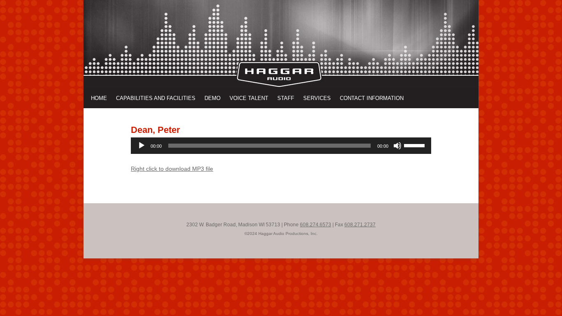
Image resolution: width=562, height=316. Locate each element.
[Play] (141, 146)
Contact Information (372, 98)
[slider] (415, 144)
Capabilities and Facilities (155, 98)
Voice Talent (249, 98)
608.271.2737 (360, 225)
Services (317, 98)
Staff (285, 98)
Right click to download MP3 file (172, 168)
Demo (212, 98)
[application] (281, 145)
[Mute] (397, 146)
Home (99, 98)
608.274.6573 (315, 225)
